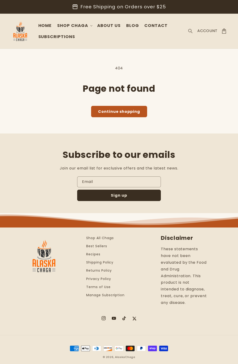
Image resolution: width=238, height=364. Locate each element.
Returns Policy (99, 270)
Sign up (119, 195)
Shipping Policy (99, 262)
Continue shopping (119, 111)
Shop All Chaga (100, 238)
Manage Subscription (105, 295)
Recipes (93, 254)
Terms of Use (98, 287)
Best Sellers (96, 246)
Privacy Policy (98, 278)
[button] (190, 31)
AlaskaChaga (125, 357)
